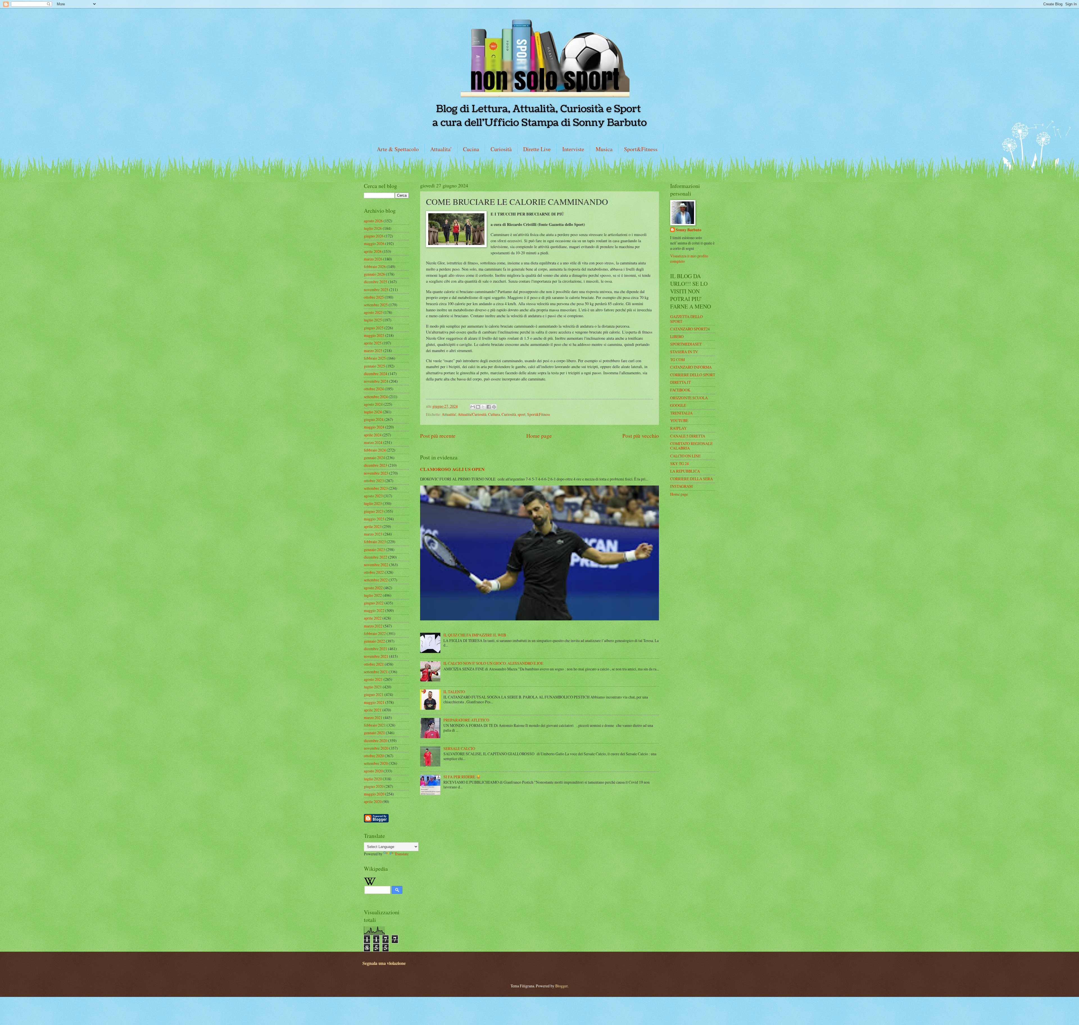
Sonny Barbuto (688, 230)
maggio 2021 (374, 702)
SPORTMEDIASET (686, 344)
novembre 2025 (376, 289)
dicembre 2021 (375, 648)
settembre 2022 (376, 579)
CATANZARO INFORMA (691, 367)
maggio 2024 (374, 427)
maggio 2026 (374, 243)
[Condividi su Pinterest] (494, 407)
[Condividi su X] (483, 407)
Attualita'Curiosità (472, 414)
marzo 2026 (373, 259)
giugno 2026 (374, 236)
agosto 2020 (373, 771)
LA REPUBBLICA (685, 471)
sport (521, 414)
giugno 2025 (374, 327)
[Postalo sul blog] (478, 407)
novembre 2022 (376, 564)
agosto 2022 (373, 587)
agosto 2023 (373, 495)
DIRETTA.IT (680, 382)
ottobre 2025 (374, 297)
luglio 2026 (373, 228)
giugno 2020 (374, 786)
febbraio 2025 (375, 358)
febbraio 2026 (375, 266)
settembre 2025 (376, 304)
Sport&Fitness (641, 149)
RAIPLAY (678, 428)
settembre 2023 (376, 488)
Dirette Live (537, 149)
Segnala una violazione (384, 963)
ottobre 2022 (374, 572)
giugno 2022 (374, 603)
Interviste (573, 149)
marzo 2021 (373, 717)
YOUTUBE (679, 420)
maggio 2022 (374, 610)
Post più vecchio (640, 435)
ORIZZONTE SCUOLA (689, 397)
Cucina (471, 149)
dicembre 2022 (375, 557)
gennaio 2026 (374, 274)
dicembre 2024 (375, 373)
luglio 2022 (373, 595)
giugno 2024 (374, 419)
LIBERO (677, 336)
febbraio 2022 (375, 633)
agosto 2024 (373, 404)
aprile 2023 (373, 526)
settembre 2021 (376, 671)
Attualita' (441, 149)
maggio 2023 (374, 518)
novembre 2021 (376, 656)
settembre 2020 (376, 763)
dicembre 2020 (375, 740)
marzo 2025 (373, 350)
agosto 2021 (373, 679)
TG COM (677, 359)
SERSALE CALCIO (459, 748)
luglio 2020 (373, 778)
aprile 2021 (373, 710)
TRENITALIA (681, 413)
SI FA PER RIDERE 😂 (462, 776)
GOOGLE (678, 405)
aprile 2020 (373, 801)
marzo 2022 (373, 626)
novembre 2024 (376, 381)
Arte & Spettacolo (398, 149)
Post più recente (437, 435)
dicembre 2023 (375, 465)
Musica (604, 149)
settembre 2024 (376, 396)
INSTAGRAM (681, 486)
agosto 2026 (373, 220)
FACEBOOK (680, 390)
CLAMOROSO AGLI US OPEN (452, 469)
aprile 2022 (373, 618)
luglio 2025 (373, 320)
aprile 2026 (373, 251)
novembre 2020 (376, 748)
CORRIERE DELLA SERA (691, 478)
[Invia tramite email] (472, 407)
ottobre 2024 (374, 388)
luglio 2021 (373, 687)
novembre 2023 (376, 473)
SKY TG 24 (679, 463)
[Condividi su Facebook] (488, 407)
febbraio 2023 (375, 541)
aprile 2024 (373, 434)
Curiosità (501, 149)
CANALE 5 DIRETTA (687, 436)
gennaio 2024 (374, 457)
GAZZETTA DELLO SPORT (686, 319)
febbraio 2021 (375, 725)
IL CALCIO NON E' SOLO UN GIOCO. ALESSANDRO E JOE (493, 663)
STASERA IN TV (684, 351)
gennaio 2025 (374, 366)
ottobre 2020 (374, 755)
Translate (402, 853)
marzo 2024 (373, 442)
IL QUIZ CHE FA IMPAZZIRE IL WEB (474, 635)
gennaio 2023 (374, 549)
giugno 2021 (374, 694)
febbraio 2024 (375, 450)
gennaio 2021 (374, 732)
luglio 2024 (373, 411)
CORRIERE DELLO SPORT (692, 374)
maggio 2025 (374, 335)
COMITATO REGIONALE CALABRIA (691, 446)
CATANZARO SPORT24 (690, 329)
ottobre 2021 (374, 664)
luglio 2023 (373, 503)
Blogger (561, 985)
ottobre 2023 (374, 480)
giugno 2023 (374, 511)
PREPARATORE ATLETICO (466, 720)
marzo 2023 (373, 534)
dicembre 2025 (375, 281)
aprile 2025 (373, 343)
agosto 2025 (373, 312)
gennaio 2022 (374, 641)
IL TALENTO (454, 691)
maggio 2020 (374, 794)
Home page (539, 435)
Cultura (494, 414)
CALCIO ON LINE (685, 456)
